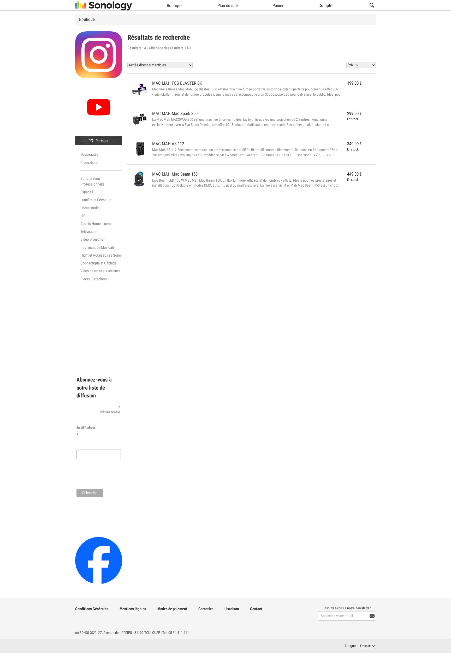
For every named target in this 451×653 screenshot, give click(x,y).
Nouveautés (89, 154)
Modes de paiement (172, 608)
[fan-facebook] (98, 560)
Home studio (90, 208)
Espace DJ (88, 192)
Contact (256, 608)
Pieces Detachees (94, 279)
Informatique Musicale (97, 247)
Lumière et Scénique (95, 200)
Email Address (86, 432)
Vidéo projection (92, 239)
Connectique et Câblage (98, 263)
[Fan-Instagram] (98, 54)
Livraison (231, 608)
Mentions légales (133, 608)
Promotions (89, 162)
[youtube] (98, 106)
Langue (350, 645)
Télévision (88, 231)
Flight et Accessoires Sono (100, 255)
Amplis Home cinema (96, 223)
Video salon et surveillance (100, 271)
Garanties (205, 608)
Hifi (82, 215)
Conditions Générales (91, 608)
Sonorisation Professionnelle (92, 181)
